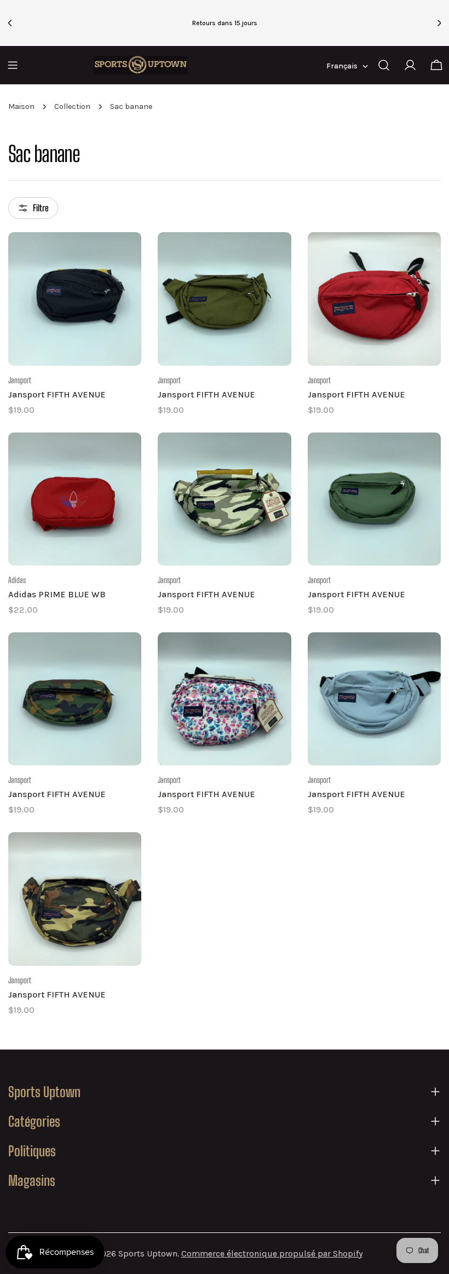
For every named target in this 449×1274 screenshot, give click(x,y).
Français (342, 66)
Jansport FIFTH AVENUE (57, 394)
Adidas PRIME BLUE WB (57, 594)
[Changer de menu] (13, 65)
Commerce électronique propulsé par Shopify (271, 1253)
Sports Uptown (147, 1253)
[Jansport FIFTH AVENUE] (74, 298)
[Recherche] (384, 65)
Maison (21, 106)
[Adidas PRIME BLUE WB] (74, 499)
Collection (72, 106)
